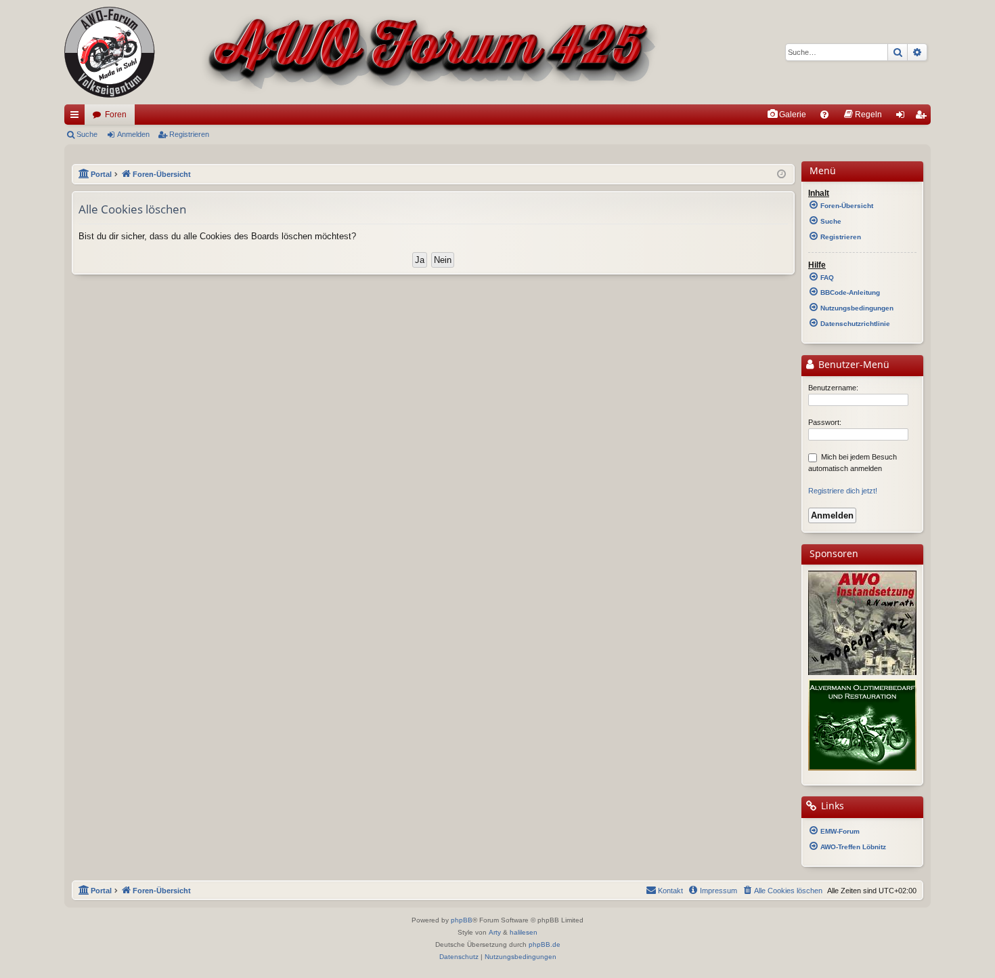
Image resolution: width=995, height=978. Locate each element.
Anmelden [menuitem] (903, 117)
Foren (116, 114)
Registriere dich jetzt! (842, 491)
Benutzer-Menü (852, 365)
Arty (495, 932)
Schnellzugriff (77, 117)
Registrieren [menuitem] (923, 117)
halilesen (523, 932)
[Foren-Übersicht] (362, 52)
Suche (86, 134)
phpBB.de (544, 944)
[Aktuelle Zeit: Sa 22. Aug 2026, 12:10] (781, 174)
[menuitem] (786, 114)
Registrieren (189, 134)
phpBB (461, 920)
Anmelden (133, 134)
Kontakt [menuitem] (670, 891)
